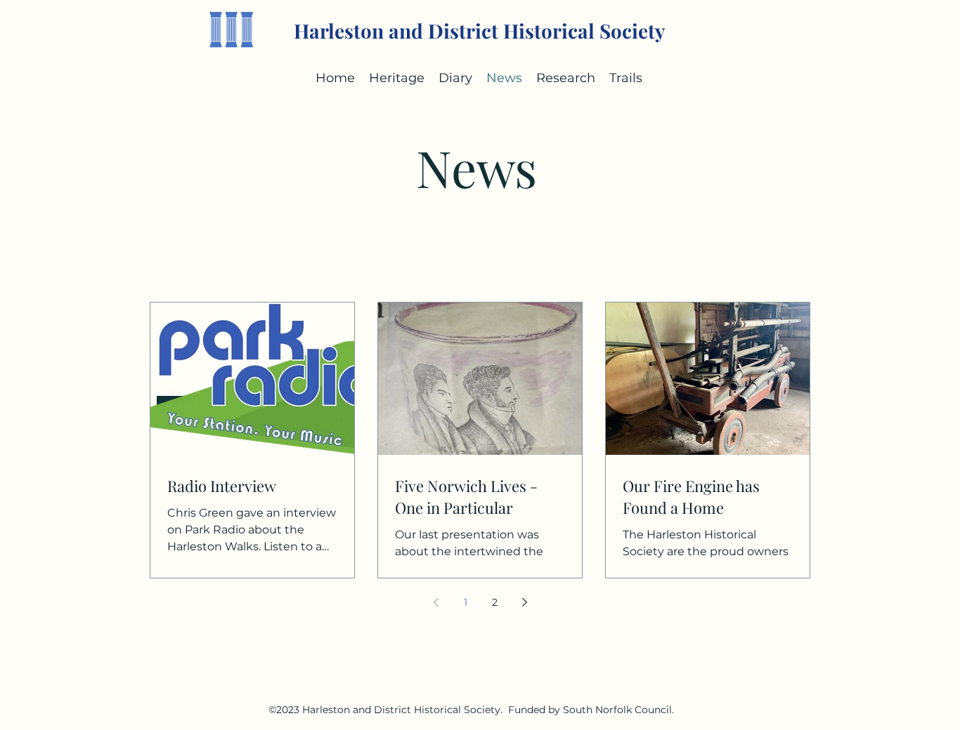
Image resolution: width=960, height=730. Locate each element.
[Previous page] (435, 602)
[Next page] (524, 602)
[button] (455, 77)
